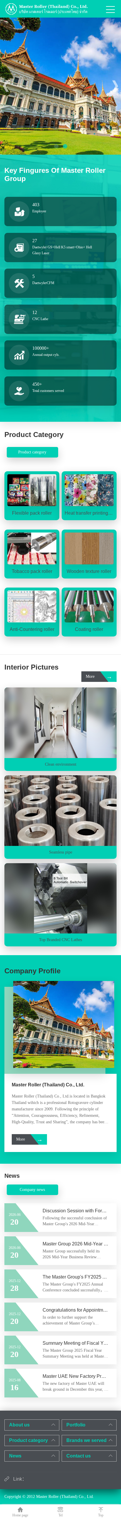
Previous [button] (6, 86)
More (99, 676)
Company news (32, 1189)
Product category (32, 452)
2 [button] (65, 146)
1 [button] (56, 146)
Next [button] (115, 86)
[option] (60, 86)
